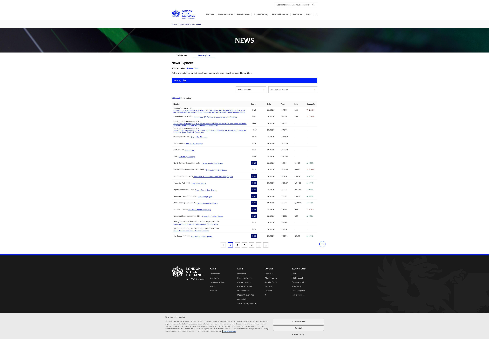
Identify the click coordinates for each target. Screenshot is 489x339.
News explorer (204, 55)
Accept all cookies (298, 321)
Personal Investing (280, 14)
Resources (297, 14)
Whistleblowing (271, 278)
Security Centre (271, 282)
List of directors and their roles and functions (191, 231)
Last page (265, 244)
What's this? (193, 68)
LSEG (294, 274)
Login (308, 14)
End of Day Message (199, 137)
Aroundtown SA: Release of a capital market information (215, 117)
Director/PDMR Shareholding (199, 210)
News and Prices (225, 14)
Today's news (182, 55)
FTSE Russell (297, 278)
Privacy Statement (244, 278)
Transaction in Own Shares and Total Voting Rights (213, 177)
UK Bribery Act (243, 291)
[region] (244, 326)
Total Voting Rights (198, 183)
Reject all (298, 328)
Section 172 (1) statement (247, 303)
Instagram (269, 286)
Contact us (269, 274)
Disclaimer (241, 274)
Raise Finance (243, 14)
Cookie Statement (244, 286)
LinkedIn (268, 291)
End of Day (189, 150)
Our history (214, 278)
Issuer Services (298, 295)
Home (175, 24)
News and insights (217, 282)
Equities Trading (261, 14)
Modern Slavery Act (245, 295)
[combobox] (251, 90)
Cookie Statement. (229, 331)
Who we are (215, 274)
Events (212, 286)
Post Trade (296, 286)
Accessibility (242, 299)
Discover (210, 14)
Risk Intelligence (298, 291)
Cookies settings (298, 334)
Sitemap (213, 291)
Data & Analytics (298, 282)
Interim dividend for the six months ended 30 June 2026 (195, 224)
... (259, 245)
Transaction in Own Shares (212, 163)
